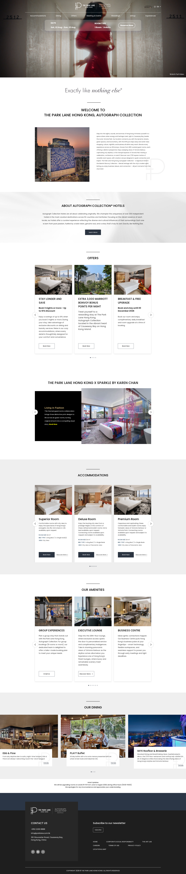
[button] (90, 357)
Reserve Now (126, 25)
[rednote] (43, 852)
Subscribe (98, 830)
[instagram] (38, 852)
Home (95, 842)
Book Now (46, 346)
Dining (58, 16)
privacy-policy (134, 845)
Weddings (115, 16)
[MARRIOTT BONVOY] (148, 7)
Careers (96, 845)
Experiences (151, 16)
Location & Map (99, 849)
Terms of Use (113, 845)
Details (46, 763)
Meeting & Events (94, 16)
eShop (133, 16)
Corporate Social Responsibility (119, 842)
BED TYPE (42, 538)
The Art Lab (147, 842)
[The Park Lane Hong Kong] (93, 6)
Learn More (93, 232)
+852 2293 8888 (38, 829)
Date (53, 23)
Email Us (46, 674)
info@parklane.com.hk (40, 833)
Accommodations (38, 16)
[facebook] (33, 852)
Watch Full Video (177, 74)
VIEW (40, 540)
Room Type (100, 23)
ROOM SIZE (42, 535)
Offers (74, 16)
